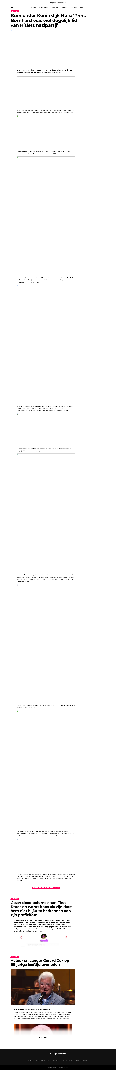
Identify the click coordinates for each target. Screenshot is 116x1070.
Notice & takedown (42, 1060)
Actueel (33, 7)
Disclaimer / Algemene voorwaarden (75, 1060)
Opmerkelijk (64, 7)
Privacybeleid (56, 1060)
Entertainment (44, 7)
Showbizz (74, 7)
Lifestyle (55, 7)
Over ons (31, 1060)
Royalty (82, 7)
